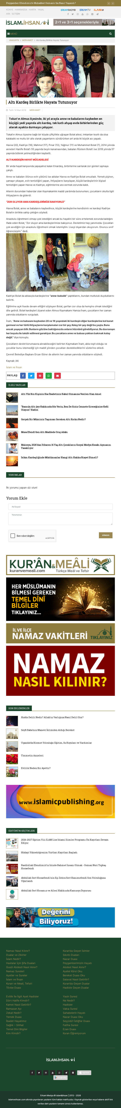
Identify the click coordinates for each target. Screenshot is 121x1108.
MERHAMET (27, 40)
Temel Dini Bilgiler (16, 1029)
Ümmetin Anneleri (32, 755)
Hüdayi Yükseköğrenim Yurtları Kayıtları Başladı (49, 852)
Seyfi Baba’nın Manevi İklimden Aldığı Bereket (48, 730)
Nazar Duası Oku (73, 1016)
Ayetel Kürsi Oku (72, 971)
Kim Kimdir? (13, 1033)
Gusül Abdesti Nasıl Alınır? (21, 967)
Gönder (105, 535)
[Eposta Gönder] (57, 376)
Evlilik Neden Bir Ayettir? (36, 768)
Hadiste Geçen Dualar (76, 987)
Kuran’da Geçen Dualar (76, 983)
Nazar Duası (70, 959)
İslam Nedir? (13, 959)
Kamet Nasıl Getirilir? (18, 1004)
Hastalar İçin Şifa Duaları (20, 963)
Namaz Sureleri (15, 971)
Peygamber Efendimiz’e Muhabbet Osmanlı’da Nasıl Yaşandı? (41, 3)
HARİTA (32, 9)
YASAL (41, 9)
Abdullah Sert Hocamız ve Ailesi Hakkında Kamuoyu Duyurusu (56, 890)
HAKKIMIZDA (21, 9)
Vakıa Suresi (70, 1008)
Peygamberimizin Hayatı (77, 963)
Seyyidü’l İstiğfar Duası (76, 1021)
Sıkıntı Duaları (71, 954)
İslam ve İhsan (14, 367)
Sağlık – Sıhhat (15, 1025)
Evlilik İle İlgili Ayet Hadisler (22, 996)
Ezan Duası (69, 1029)
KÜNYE (9, 9)
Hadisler (68, 1004)
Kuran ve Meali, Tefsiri (19, 983)
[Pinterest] (92, 14)
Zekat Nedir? (13, 1012)
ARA (8, 13)
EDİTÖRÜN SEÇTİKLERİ (22, 830)
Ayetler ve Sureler (16, 975)
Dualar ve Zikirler (16, 954)
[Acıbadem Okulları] (60, 918)
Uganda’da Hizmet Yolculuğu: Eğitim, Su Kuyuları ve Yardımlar (56, 742)
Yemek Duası (14, 1016)
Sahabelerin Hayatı (74, 1012)
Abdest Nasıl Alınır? (74, 967)
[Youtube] (83, 14)
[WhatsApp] (87, 14)
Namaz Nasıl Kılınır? (18, 950)
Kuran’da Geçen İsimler (76, 950)
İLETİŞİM (16, 13)
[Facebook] (68, 14)
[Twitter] (73, 14)
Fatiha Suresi (70, 1025)
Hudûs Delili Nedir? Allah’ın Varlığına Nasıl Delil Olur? (52, 717)
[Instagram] (78, 14)
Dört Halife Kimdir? (17, 1000)
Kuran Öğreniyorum (74, 1033)
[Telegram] (97, 14)
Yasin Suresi (70, 996)
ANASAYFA (14, 40)
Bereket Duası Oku (74, 975)
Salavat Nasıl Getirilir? (76, 979)
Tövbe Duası (13, 987)
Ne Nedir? (69, 1000)
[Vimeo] (66, 1072)
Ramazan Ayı (13, 1008)
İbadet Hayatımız (16, 1021)
